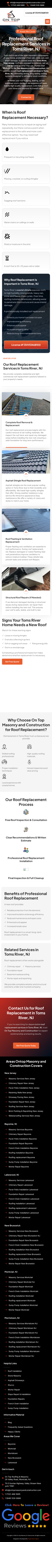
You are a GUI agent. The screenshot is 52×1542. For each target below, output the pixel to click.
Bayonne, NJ (11, 1124)
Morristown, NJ (12, 1317)
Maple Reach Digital (33, 1539)
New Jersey (10, 1073)
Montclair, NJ (11, 1271)
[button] (37, 12)
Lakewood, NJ (12, 1174)
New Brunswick (12, 1225)
